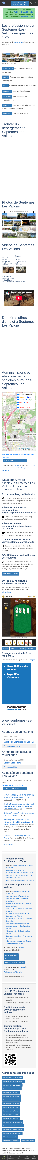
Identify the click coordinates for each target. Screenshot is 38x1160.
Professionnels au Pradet (11, 1107)
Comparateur (11, 1158)
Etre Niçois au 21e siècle (11, 1140)
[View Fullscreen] (4, 397)
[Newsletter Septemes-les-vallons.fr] (31, 3)
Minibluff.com (6, 592)
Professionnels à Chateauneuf (12, 1077)
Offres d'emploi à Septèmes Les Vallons (20, 880)
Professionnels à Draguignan (12, 1085)
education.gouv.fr (23, 468)
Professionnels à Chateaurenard (13, 1081)
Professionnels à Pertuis (10, 1114)
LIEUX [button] (5, 85)
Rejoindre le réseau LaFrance (14, 962)
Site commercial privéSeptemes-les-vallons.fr (19, 3)
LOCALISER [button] (7, 105)
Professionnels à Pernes (10, 1111)
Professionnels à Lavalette (11, 1100)
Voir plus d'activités (10, 767)
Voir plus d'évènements (12, 746)
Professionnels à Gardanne (11, 1089)
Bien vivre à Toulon (28, 1140)
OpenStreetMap (26, 448)
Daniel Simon (18, 42)
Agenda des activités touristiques (17, 896)
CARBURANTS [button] (8, 69)
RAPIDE (13, 648)
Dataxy (16, 465)
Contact (34, 1158)
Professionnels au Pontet (11, 1103)
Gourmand (26, 1158)
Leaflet (18, 448)
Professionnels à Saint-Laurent (12, 1126)
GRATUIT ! (31, 648)
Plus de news (8, 844)
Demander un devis (11, 955)
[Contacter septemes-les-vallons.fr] (35, 3)
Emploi (19, 1158)
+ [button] (4, 402)
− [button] (4, 405)
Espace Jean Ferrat (12, 763)
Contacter (21, 948)
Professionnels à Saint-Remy (12, 1133)
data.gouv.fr (6, 470)
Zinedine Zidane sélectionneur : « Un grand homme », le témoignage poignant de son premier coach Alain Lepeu (19, 806)
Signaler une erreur (11, 959)
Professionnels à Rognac (11, 1118)
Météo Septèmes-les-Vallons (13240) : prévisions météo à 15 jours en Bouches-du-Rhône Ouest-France (19, 822)
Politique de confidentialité (23, 12)
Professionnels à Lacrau (10, 1092)
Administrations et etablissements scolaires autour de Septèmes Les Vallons (18, 926)
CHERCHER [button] (7, 113)
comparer (32, 660)
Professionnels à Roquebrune (12, 1122)
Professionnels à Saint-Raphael (13, 1129)
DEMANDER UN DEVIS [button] (10, 574)
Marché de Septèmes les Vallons (19, 742)
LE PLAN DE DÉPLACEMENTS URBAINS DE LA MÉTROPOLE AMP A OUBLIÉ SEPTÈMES (19, 797)
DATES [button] (5, 77)
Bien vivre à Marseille (10, 1137)
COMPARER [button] (7, 97)
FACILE (5, 648)
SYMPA (22, 648)
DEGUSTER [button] (7, 91)
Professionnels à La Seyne (11, 1096)
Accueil (3, 1158)
